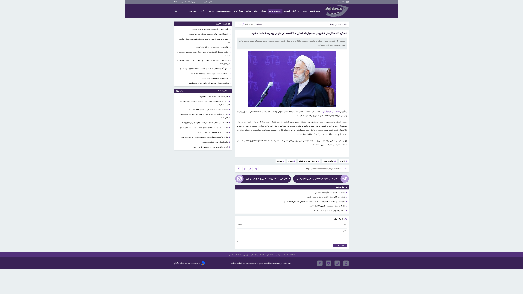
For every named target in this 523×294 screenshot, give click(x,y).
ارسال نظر (340, 245)
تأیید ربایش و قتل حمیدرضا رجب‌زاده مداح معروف (210, 29)
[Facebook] (245, 169)
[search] (176, 11)
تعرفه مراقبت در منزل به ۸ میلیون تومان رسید (211, 147)
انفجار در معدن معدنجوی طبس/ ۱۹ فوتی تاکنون (327, 206)
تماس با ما (182, 2)
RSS (175, 2)
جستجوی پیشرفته (194, 2)
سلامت (248, 11)
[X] (250, 169)
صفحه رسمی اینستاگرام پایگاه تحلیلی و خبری (267, 178)
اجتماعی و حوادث (275, 11)
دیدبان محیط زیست (224, 11)
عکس (231, 254)
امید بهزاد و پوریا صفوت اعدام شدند (215, 78)
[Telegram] (256, 169)
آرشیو (210, 2)
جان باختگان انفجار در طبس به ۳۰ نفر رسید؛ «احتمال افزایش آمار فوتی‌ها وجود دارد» (314, 201)
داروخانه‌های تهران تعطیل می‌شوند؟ (215, 142)
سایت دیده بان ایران (331, 111)
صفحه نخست (315, 11)
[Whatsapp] (239, 169)
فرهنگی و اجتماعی (258, 254)
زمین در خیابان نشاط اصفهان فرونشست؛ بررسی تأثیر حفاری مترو (204, 127)
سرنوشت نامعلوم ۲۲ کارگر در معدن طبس (330, 192)
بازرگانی (211, 11)
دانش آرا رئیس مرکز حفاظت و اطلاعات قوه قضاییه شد (209, 34)
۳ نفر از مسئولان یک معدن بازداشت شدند (329, 210)
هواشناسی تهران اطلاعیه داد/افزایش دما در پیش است (209, 83)
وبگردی (203, 11)
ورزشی (256, 11)
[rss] (346, 263)
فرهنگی (264, 11)
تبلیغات (204, 2)
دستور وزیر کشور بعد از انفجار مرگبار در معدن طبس (326, 197)
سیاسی (305, 11)
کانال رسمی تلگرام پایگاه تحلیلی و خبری (317, 178)
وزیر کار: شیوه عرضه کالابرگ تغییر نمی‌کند (213, 132)
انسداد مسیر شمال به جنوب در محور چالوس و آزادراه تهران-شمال (204, 122)
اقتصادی (287, 11)
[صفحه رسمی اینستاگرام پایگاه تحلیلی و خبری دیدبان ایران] (239, 179)
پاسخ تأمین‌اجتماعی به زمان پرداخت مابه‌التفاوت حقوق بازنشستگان (204, 68)
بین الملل (296, 11)
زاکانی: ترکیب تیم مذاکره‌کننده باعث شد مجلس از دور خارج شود (204, 137)
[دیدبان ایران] (336, 11)
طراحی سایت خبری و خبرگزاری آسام (187, 263)
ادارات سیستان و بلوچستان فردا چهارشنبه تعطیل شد (210, 73)
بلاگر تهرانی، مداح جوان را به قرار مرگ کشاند (212, 47)
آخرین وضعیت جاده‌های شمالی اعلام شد (213, 96)
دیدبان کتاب (239, 11)
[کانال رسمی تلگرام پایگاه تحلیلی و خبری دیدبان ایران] (344, 179)
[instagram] (337, 263)
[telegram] (328, 263)
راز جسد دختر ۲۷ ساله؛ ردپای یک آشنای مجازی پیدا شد (208, 109)
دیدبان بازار (193, 11)
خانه (345, 24)
